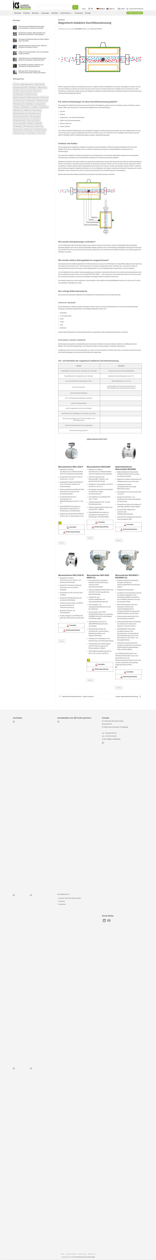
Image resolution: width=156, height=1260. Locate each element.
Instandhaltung (44, 107)
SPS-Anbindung (28, 126)
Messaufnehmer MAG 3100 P (70, 467)
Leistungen (45, 13)
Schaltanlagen (17, 126)
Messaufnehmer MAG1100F (99, 467)
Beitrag (61, 20)
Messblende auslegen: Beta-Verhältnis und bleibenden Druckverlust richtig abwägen (32, 33)
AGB (62, 1254)
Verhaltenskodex (71, 1254)
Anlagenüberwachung (27, 84)
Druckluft (16, 91)
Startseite (17, 13)
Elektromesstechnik (33, 97)
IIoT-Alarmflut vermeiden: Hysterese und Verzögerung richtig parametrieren (31, 65)
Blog (83, 9)
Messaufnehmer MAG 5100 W (71, 575)
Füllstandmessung (42, 100)
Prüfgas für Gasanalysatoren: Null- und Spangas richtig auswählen (34, 52)
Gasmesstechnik (40, 104)
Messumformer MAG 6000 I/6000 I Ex (98, 576)
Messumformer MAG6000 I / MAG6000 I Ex (127, 576)
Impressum (91, 1254)
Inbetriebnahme (25, 107)
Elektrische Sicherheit (20, 97)
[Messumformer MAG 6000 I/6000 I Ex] (100, 560)
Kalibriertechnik (18, 110)
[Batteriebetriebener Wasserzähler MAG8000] (128, 451)
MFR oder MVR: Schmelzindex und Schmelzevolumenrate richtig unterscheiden (32, 72)
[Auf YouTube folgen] (92, 9)
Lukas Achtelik (96, 29)
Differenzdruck (42, 87)
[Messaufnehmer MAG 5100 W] (71, 560)
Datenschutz (82, 1254)
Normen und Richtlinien (33, 120)
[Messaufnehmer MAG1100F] (100, 451)
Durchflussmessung (30, 94)
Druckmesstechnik (26, 91)
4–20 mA (16, 84)
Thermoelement (31, 133)
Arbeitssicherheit (39, 84)
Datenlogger (32, 87)
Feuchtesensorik (30, 100)
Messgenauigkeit (35, 116)
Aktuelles (55, 13)
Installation (35, 107)
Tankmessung (28, 129)
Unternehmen (65, 13)
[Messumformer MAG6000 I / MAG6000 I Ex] (128, 560)
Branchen (35, 13)
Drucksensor (37, 91)
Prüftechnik (38, 123)
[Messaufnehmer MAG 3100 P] (71, 451)
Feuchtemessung (18, 100)
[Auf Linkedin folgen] (89, 9)
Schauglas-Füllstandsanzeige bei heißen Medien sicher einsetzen (34, 40)
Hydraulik (16, 107)
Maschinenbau (37, 110)
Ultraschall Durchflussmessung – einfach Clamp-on (78, 696)
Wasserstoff (41, 133)
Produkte (26, 13)
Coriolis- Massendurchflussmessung (126, 696)
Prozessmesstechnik (19, 123)
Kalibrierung (27, 110)
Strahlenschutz (38, 126)
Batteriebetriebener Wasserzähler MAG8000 (125, 468)
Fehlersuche (44, 97)
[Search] (75, 7)
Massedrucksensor (34, 113)
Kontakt (88, 13)
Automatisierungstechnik (20, 87)
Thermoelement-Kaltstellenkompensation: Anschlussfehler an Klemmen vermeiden (31, 27)
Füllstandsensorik (18, 104)
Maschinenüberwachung (20, 113)
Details (62, 542)
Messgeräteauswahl (19, 120)
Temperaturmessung (40, 129)
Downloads (79, 13)
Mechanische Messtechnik (21, 116)
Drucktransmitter (18, 94)
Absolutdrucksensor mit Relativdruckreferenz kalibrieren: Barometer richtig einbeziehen (32, 59)
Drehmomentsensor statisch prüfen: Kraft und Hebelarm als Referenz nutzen (32, 46)
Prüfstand (30, 123)
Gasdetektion (29, 104)
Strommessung (18, 129)
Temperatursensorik (19, 133)
